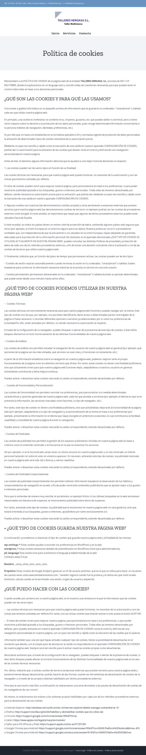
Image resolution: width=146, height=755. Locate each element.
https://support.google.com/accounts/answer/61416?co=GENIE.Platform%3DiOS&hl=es (85, 732)
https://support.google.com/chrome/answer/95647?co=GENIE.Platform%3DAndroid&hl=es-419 (89, 728)
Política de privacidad (114, 750)
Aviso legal (80, 750)
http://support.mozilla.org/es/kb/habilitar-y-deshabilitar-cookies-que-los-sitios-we (59, 711)
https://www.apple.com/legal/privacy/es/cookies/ (39, 720)
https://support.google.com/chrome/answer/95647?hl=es (46, 716)
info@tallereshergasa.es (74, 3)
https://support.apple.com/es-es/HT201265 (63, 724)
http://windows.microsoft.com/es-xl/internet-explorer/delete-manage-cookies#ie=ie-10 (72, 707)
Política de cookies (95, 750)
